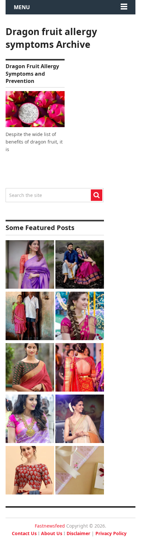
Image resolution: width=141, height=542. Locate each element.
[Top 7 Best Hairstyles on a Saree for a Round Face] (30, 420)
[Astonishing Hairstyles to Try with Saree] (79, 317)
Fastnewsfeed (50, 526)
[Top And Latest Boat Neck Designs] (30, 368)
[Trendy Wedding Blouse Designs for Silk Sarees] (79, 368)
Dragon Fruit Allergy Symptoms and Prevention (32, 74)
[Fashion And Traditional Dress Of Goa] (30, 317)
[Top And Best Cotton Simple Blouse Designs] (30, 471)
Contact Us (24, 533)
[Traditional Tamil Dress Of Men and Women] (79, 265)
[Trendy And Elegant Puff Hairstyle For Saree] (79, 420)
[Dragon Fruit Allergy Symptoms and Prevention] (35, 109)
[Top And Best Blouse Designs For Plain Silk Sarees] (30, 265)
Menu (22, 7)
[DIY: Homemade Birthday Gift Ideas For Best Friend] (79, 471)
